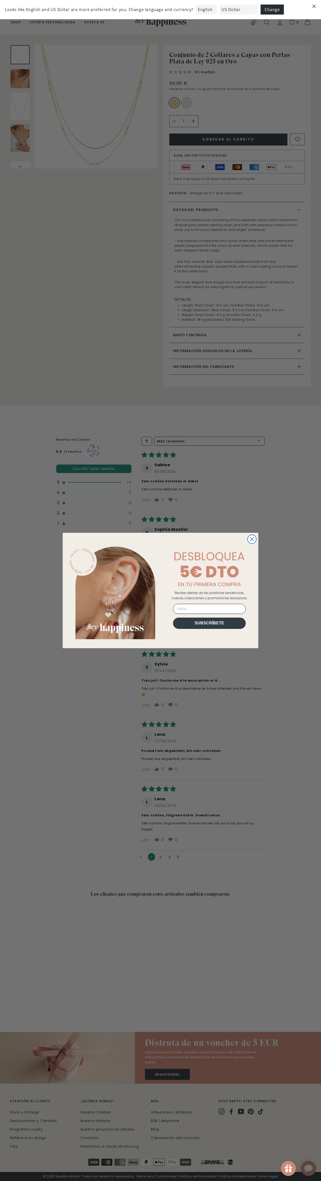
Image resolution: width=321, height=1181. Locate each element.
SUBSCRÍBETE (209, 623)
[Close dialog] (252, 539)
